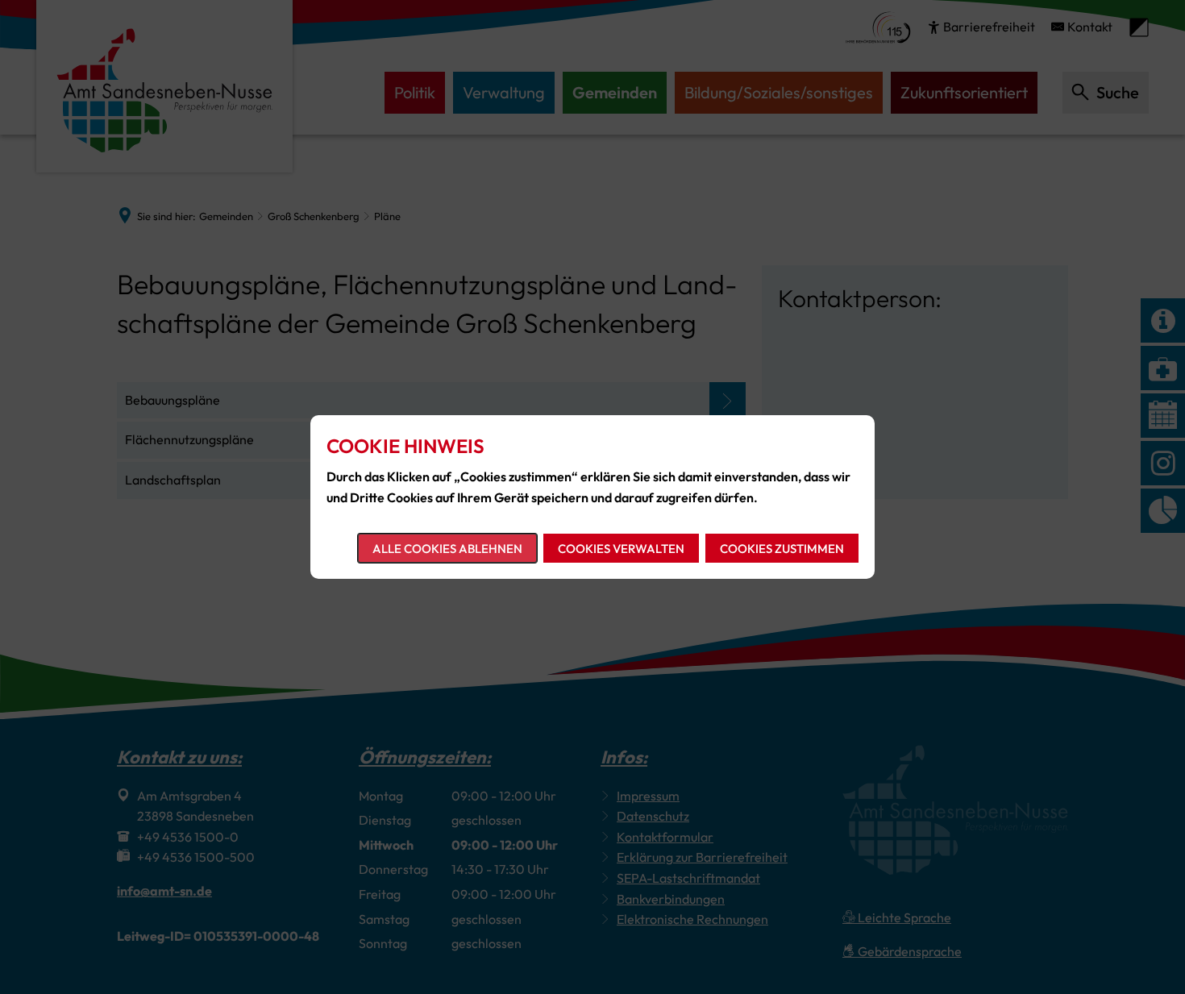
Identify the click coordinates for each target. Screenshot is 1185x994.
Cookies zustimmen (782, 548)
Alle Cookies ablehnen (447, 548)
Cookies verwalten (621, 548)
